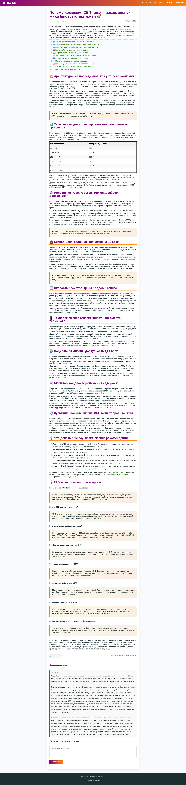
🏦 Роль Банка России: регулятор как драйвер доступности (75, 47)
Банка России (117, 472)
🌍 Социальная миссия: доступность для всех (70, 58)
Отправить (56, 762)
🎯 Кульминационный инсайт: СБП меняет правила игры (74, 64)
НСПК (107, 472)
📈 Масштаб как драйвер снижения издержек (70, 61)
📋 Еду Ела (9, 2)
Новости (153, 3)
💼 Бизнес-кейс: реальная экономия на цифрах (70, 50)
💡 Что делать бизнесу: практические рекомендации (73, 66)
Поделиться (55, 656)
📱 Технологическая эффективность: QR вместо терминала (75, 55)
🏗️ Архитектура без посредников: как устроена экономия (75, 42)
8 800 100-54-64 (128, 475)
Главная (144, 3)
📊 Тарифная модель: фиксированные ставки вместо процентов (77, 44)
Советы (170, 3)
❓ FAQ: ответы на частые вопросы (66, 69)
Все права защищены (97, 777)
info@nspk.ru (71, 477)
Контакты (180, 3)
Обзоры (162, 3)
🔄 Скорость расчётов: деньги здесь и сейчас (70, 53)
